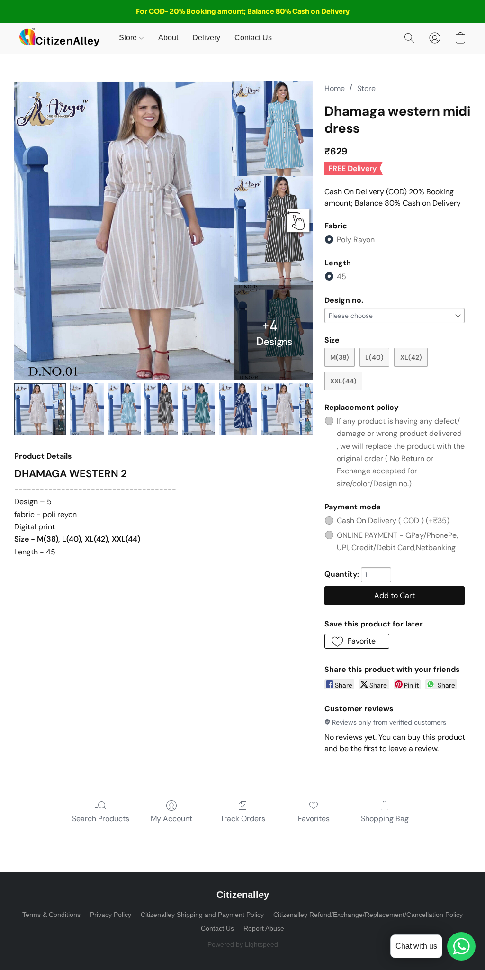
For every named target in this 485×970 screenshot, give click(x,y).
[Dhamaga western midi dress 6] (287, 409)
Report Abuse (263, 928)
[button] (59, 38)
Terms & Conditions (51, 914)
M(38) (339, 357)
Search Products (100, 819)
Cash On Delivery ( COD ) (393, 521)
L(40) (374, 357)
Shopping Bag (385, 819)
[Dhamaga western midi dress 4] (199, 409)
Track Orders (242, 819)
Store (129, 38)
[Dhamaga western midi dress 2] (124, 409)
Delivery (206, 38)
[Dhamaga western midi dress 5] (238, 409)
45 (341, 276)
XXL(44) (343, 381)
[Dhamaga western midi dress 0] (40, 409)
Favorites (314, 819)
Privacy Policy (110, 914)
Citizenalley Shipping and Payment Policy (202, 914)
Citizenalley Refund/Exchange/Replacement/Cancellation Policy (368, 914)
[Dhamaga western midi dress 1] (87, 409)
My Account (171, 819)
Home (334, 88)
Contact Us (253, 38)
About (168, 38)
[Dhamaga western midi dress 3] (161, 409)
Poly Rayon (356, 240)
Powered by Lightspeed (242, 944)
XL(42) (411, 357)
